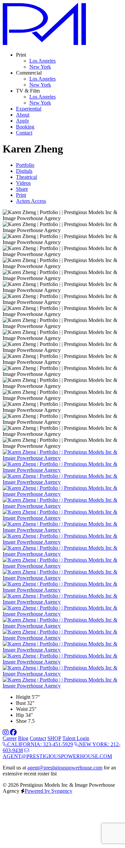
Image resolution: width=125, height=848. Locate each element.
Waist (22, 709)
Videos (23, 183)
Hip (20, 715)
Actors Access (31, 201)
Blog (23, 738)
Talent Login (75, 738)
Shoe (21, 721)
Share (22, 189)
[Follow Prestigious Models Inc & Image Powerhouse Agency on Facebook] (13, 732)
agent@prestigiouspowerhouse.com (64, 767)
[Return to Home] (44, 43)
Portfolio (25, 165)
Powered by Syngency (48, 791)
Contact (38, 738)
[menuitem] (42, 61)
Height (23, 697)
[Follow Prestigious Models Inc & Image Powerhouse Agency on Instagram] (6, 732)
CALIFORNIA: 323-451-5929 (40, 744)
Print (21, 195)
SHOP (54, 738)
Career (10, 738)
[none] (21, 55)
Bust (21, 703)
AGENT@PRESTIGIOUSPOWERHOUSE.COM (57, 756)
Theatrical (26, 177)
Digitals (24, 171)
